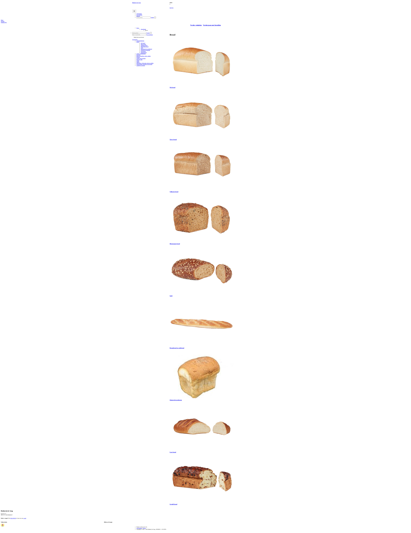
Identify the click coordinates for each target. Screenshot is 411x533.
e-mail (24, 518)
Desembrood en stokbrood (146, 49)
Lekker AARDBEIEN (141, 53)
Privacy (144, 528)
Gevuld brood (144, 52)
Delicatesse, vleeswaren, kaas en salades (144, 63)
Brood (137, 42)
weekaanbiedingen (140, 40)
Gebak (137, 60)
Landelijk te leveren (140, 65)
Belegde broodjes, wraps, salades (143, 56)
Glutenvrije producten (145, 50)
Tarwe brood (143, 44)
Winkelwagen (4, 22)
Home (137, 28)
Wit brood (143, 43)
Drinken (138, 57)
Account (2, 21)
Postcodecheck (150, 34)
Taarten (137, 62)
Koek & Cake (139, 59)
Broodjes (138, 54)
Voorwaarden (139, 528)
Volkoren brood (144, 45)
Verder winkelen (196, 25)
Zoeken (152, 17)
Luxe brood (143, 51)
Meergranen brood (144, 46)
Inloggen (171, 7)
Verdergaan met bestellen (212, 25)
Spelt (142, 47)
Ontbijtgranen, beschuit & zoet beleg (144, 64)
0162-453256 (13, 518)
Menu (2, 20)
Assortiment (143, 29)
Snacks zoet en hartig (141, 58)
